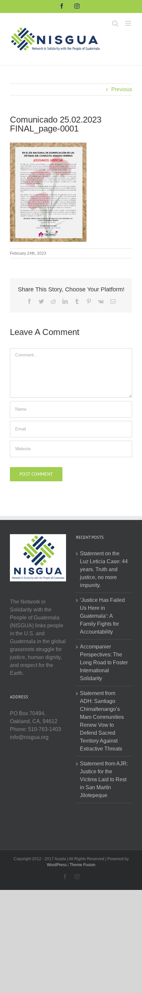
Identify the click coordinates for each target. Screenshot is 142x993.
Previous (121, 89)
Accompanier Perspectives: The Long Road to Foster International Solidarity (104, 662)
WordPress (57, 865)
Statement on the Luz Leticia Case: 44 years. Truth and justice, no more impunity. (104, 569)
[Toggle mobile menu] (128, 23)
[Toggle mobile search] (115, 23)
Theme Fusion (82, 865)
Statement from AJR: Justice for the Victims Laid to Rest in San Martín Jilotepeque (104, 779)
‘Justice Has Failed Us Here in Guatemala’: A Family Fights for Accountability (102, 616)
